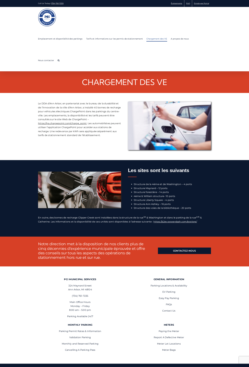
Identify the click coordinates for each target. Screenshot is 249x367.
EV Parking (168, 291)
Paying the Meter (169, 331)
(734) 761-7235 (57, 3)
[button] (59, 60)
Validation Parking (80, 337)
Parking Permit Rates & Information (80, 331)
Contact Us (168, 310)
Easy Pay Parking (169, 298)
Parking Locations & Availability (169, 285)
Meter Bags (169, 350)
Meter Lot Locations (169, 343)
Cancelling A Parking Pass (80, 350)
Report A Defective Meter (169, 337)
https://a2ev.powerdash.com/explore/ (175, 221)
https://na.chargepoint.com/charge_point (62, 123)
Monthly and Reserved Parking (80, 343)
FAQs (169, 304)
